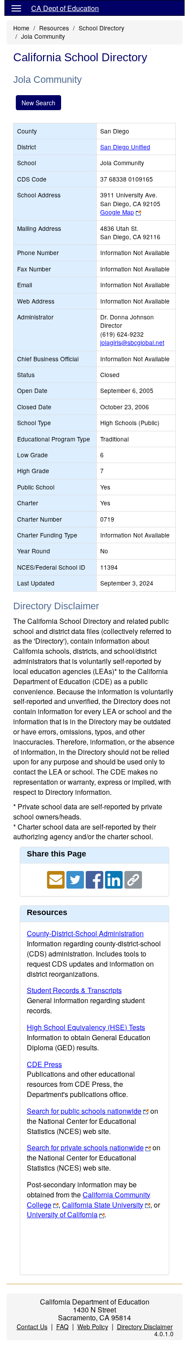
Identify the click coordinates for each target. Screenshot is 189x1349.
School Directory (101, 27)
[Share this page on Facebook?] (95, 879)
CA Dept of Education (65, 8)
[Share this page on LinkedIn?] (114, 879)
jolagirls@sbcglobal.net (132, 342)
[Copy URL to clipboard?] (133, 879)
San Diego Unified (125, 146)
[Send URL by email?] (56, 879)
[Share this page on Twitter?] (76, 879)
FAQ (62, 1326)
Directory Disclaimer (145, 1326)
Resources (54, 27)
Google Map (117, 212)
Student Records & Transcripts (74, 990)
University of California (62, 1214)
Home (21, 27)
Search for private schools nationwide (85, 1147)
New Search (38, 102)
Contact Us (32, 1326)
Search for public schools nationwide (84, 1111)
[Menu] (16, 8)
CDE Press (44, 1064)
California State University (102, 1205)
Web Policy (92, 1326)
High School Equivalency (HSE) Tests (86, 1027)
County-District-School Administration (85, 933)
